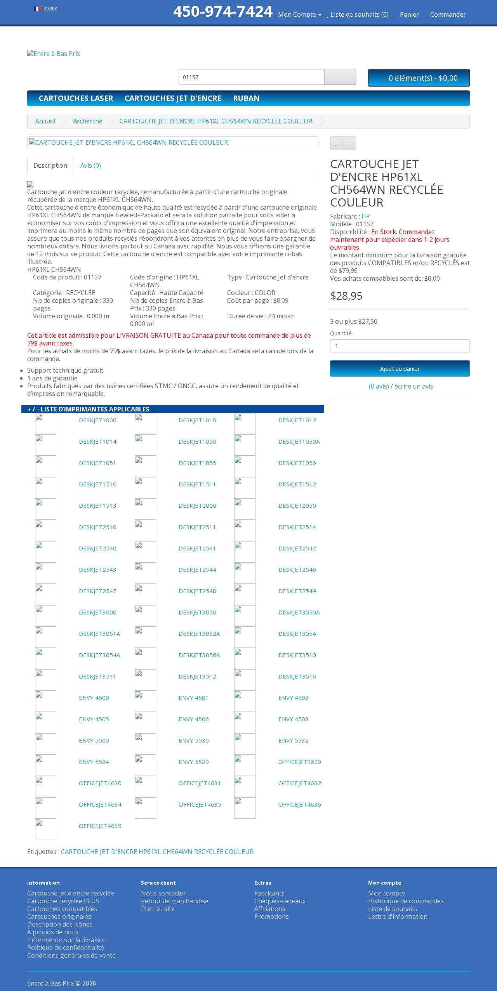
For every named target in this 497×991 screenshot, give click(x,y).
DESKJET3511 (97, 676)
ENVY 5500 (94, 740)
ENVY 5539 (194, 761)
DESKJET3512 (197, 676)
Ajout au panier (400, 368)
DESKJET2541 (197, 548)
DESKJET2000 (197, 505)
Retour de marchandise (175, 901)
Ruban (246, 98)
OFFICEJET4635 (200, 804)
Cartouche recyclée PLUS (63, 901)
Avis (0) (90, 165)
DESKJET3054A (99, 655)
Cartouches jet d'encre (173, 98)
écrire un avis (413, 386)
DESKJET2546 (297, 569)
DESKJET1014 (97, 441)
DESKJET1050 (197, 441)
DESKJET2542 (297, 548)
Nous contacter (163, 893)
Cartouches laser (76, 98)
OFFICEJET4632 (299, 783)
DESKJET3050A (299, 612)
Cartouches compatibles (62, 908)
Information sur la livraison (67, 939)
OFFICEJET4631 (200, 783)
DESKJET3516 (297, 676)
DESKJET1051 (97, 463)
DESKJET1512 (297, 484)
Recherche (87, 121)
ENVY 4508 (293, 719)
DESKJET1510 (97, 484)
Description (50, 165)
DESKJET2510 (97, 527)
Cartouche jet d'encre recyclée (70, 893)
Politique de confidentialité (65, 947)
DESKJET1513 (97, 505)
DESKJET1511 (197, 484)
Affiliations (269, 908)
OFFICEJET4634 (100, 804)
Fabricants (269, 893)
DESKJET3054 (297, 633)
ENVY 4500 (94, 697)
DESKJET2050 (297, 505)
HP (365, 216)
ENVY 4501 (194, 697)
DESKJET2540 (97, 548)
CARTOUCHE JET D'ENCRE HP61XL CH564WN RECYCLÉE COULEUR (216, 121)
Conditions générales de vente (71, 955)
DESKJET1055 (197, 463)
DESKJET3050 (197, 612)
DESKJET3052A (199, 633)
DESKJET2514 (297, 527)
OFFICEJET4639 (100, 826)
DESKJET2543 (97, 569)
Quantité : (342, 333)
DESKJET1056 (297, 463)
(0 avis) (379, 386)
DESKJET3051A (99, 633)
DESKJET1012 (297, 420)
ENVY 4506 (194, 719)
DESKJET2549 (297, 591)
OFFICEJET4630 (100, 783)
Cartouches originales (59, 916)
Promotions (271, 916)
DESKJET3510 (297, 655)
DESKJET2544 (197, 569)
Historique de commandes (406, 901)
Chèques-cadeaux (280, 901)
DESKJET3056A (199, 655)
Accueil (45, 121)
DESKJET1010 (197, 420)
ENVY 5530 (194, 740)
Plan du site (158, 908)
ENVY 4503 (293, 697)
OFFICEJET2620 (299, 761)
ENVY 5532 (293, 740)
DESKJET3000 (97, 612)
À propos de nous (53, 932)
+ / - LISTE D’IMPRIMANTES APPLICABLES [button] (88, 409)
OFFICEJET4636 (299, 804)
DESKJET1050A (299, 441)
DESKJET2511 (197, 527)
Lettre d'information (397, 916)
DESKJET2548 (197, 591)
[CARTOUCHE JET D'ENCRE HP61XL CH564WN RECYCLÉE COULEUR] (172, 142)
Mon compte (386, 893)
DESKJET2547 (97, 591)
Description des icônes (60, 924)
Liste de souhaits (392, 908)
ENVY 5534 (94, 761)
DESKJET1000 (97, 420)
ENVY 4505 (94, 719)
